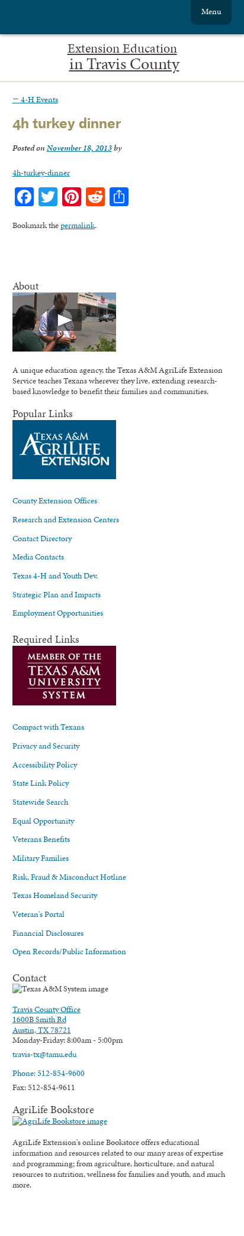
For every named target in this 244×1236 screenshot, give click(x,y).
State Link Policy (40, 783)
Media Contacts (38, 556)
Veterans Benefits (41, 839)
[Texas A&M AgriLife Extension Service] (77, 19)
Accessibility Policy (44, 764)
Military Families (40, 858)
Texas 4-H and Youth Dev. (55, 575)
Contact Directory (42, 538)
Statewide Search (40, 802)
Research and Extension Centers (65, 519)
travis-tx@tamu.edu (44, 1054)
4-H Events (35, 99)
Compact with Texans (48, 727)
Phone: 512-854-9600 (48, 1073)
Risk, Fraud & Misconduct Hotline (69, 877)
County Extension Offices (54, 500)
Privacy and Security (45, 746)
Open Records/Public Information (69, 951)
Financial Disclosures (48, 933)
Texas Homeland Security (54, 895)
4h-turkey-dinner (41, 172)
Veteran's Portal (38, 914)
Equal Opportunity (43, 821)
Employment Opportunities (57, 613)
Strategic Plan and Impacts (56, 594)
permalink (77, 225)
